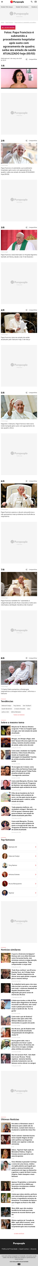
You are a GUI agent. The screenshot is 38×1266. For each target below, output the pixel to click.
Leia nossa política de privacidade (19, 1261)
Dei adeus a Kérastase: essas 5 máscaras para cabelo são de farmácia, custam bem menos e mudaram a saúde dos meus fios (23, 1127)
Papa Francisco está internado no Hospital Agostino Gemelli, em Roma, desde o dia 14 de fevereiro (19, 256)
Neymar (11, 893)
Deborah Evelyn (6, 705)
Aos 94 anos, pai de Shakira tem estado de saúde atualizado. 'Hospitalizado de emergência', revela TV (23, 1032)
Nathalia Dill (13, 847)
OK (19, 1264)
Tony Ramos (17, 705)
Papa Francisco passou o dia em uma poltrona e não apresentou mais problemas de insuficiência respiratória (18, 514)
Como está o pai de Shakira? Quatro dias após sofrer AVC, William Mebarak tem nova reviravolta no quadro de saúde (23, 1020)
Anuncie (33, 1249)
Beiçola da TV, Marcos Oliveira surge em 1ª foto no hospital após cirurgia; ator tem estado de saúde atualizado (24, 730)
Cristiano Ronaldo (19, 709)
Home (2, 22)
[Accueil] (17, 1)
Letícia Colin (5, 712)
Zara (28, 709)
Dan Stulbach (27, 705)
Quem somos (24, 1249)
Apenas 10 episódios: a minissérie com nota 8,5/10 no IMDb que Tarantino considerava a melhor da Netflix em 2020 (24, 1185)
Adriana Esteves (14, 874)
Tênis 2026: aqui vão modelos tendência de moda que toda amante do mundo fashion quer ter (23, 1211)
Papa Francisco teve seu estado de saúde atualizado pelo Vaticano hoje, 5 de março (15, 338)
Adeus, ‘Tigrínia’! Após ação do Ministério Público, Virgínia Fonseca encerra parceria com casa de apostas (23, 1153)
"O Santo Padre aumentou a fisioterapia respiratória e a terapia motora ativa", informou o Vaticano (18, 691)
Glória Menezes (16, 712)
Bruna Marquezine (15, 884)
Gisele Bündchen (7, 709)
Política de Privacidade (9, 1249)
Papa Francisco (9, 22)
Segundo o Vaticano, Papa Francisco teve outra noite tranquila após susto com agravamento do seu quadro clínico (18, 426)
